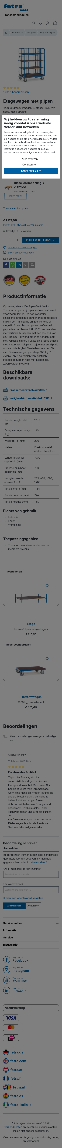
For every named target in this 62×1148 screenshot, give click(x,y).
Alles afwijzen (30, 159)
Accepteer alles (31, 171)
